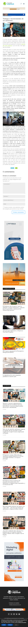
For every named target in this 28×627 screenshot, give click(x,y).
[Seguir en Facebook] (9, 614)
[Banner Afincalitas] (14, 9)
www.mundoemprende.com (14, 618)
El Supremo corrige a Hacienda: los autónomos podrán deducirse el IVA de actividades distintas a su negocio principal (13, 457)
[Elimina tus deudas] (14, 285)
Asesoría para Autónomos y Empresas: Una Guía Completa (13, 331)
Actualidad (4, 409)
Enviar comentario (18, 212)
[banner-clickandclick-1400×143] (14, 610)
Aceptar (4, 624)
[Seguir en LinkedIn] (17, 614)
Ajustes (16, 624)
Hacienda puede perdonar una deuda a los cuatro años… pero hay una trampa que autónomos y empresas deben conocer (14, 507)
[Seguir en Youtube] (19, 614)
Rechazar (10, 624)
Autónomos (9, 16)
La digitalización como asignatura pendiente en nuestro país (12, 375)
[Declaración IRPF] (14, 15)
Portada (4, 16)
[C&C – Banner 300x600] (14, 580)
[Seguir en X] (11, 614)
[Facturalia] (14, 259)
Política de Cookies (22, 622)
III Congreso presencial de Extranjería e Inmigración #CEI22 (13, 351)
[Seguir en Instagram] (14, 614)
